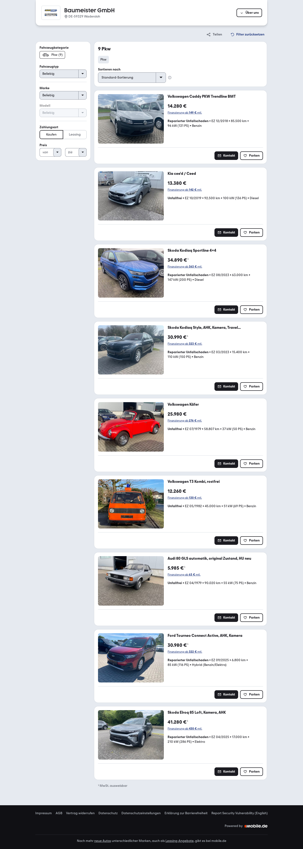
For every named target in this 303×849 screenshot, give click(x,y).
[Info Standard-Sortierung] (170, 77)
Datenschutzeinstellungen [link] (141, 813)
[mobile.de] (256, 826)
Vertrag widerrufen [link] (80, 813)
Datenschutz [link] (108, 813)
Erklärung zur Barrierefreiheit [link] (186, 813)
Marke (44, 88)
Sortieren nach (109, 69)
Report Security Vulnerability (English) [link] (239, 813)
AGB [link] (59, 813)
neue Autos (102, 841)
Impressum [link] (43, 813)
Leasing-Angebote (179, 841)
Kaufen (51, 134)
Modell (45, 106)
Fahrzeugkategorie (54, 48)
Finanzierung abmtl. (185, 112)
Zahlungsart (49, 127)
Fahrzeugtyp (49, 67)
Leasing (75, 134)
